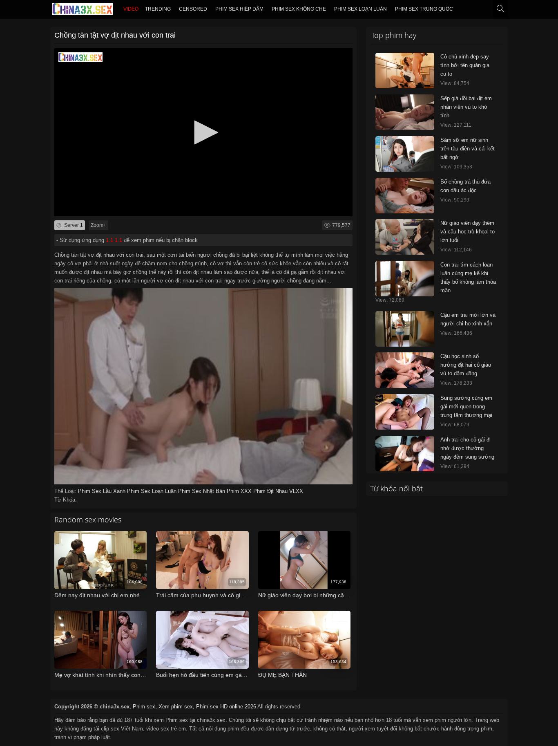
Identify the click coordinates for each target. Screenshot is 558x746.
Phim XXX (240, 491)
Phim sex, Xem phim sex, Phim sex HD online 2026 (194, 706)
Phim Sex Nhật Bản (202, 491)
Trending (158, 9)
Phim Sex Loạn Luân (360, 9)
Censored (193, 9)
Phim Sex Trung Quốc (424, 9)
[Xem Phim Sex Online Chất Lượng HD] (82, 11)
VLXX (296, 491)
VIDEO (130, 9)
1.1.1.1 (114, 240)
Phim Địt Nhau (271, 491)
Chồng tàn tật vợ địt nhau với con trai (115, 35)
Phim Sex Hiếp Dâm (239, 9)
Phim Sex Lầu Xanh (102, 491)
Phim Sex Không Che (299, 9)
